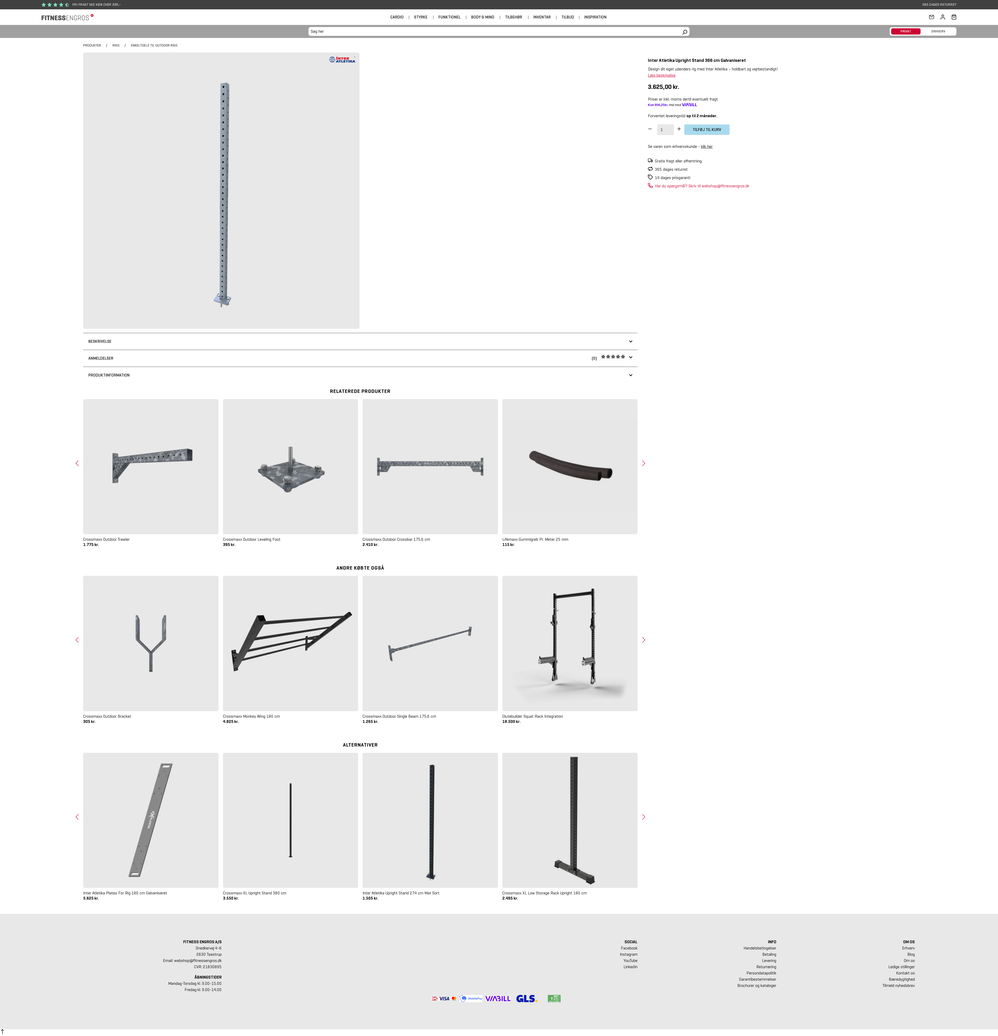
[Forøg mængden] (679, 130)
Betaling (769, 954)
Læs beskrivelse (661, 75)
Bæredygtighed (902, 979)
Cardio (397, 17)
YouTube (630, 960)
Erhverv (908, 948)
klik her (707, 146)
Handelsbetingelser (760, 948)
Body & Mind (482, 17)
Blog (911, 954)
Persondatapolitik (761, 973)
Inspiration (595, 17)
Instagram (629, 954)
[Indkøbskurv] (952, 17)
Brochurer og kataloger (756, 985)
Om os (909, 960)
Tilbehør (513, 17)
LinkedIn (630, 966)
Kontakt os (905, 973)
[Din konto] (942, 17)
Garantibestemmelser (757, 979)
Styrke (421, 17)
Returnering (766, 966)
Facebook (629, 948)
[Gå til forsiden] (68, 17)
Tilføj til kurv (707, 129)
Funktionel (449, 17)
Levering (769, 960)
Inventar (542, 17)
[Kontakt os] (931, 17)
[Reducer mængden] (650, 130)
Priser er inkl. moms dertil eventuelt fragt (683, 99)
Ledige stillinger (901, 966)
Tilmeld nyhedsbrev (899, 985)
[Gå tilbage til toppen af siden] (2, 1032)
